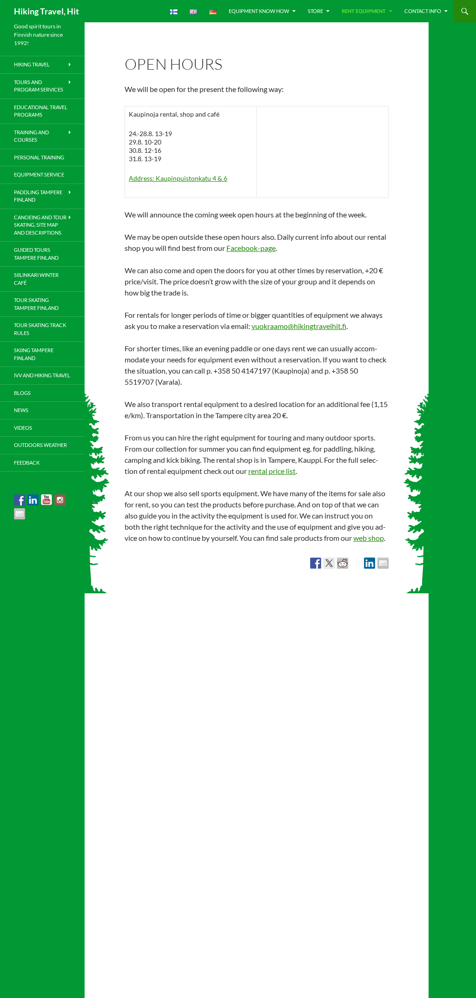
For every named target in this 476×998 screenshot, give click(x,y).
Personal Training (39, 157)
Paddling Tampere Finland (38, 196)
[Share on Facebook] (315, 563)
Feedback (27, 463)
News (21, 410)
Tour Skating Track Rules (40, 329)
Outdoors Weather (40, 445)
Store (315, 11)
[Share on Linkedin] (369, 563)
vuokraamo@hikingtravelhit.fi (298, 326)
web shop (368, 537)
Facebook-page (251, 247)
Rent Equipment (364, 11)
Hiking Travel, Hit (46, 11)
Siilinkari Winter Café (36, 279)
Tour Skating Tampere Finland (36, 304)
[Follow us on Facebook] (19, 500)
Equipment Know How (259, 11)
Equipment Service (39, 174)
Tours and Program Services (38, 86)
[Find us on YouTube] (46, 500)
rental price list (272, 470)
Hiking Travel (32, 64)
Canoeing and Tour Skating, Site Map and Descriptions (40, 225)
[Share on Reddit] (342, 563)
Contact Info (422, 11)
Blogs (22, 393)
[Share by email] (383, 563)
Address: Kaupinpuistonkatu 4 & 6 (178, 178)
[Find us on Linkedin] (33, 500)
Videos (23, 428)
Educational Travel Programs (40, 111)
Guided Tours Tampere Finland (36, 254)
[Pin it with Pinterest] (356, 563)
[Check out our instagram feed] (60, 500)
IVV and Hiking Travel (42, 375)
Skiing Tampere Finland (33, 354)
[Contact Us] (19, 513)
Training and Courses (31, 136)
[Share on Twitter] (329, 563)
